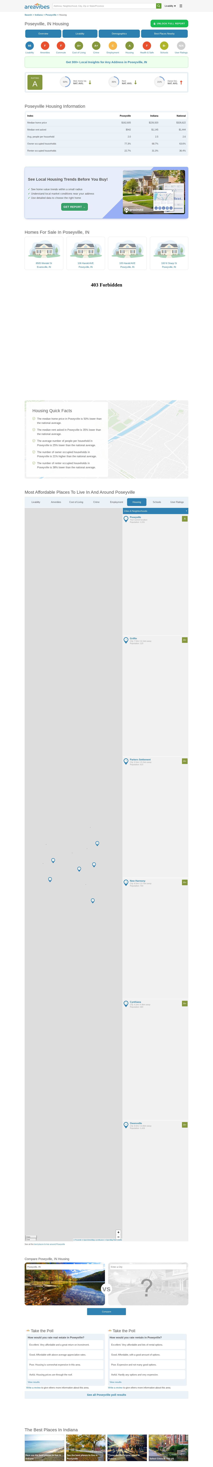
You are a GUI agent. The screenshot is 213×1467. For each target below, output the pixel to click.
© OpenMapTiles (110, 1240)
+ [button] (118, 1232)
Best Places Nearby (164, 33)
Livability (169, 6)
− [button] (118, 1237)
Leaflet (119, 1240)
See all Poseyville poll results (106, 1394)
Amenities (56, 502)
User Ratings (177, 502)
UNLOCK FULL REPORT (171, 23)
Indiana (39, 15)
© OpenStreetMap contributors (93, 1240)
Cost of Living (76, 502)
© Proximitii (77, 1240)
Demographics (119, 33)
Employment (116, 502)
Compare (106, 1311)
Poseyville (51, 15)
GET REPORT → (74, 206)
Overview (43, 33)
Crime (96, 502)
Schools (157, 502)
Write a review (33, 1387)
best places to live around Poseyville (49, 1244)
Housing (137, 502)
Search (28, 15)
